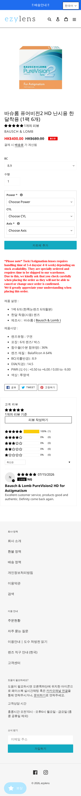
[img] (27, 474)
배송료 (19, 145)
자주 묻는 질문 (18, 631)
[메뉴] (74, 19)
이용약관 (14, 583)
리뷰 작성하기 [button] (38, 420)
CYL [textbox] (9, 209)
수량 (7, 174)
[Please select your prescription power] (21, 194)
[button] (14, 125)
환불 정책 (14, 551)
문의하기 (40, 695)
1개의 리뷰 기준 (16, 414)
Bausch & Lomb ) (48, 320)
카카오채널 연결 (57, 691)
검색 (11, 594)
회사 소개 (14, 541)
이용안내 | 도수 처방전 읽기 (27, 641)
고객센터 (14, 663)
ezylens (45, 783)
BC (6, 158)
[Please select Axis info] (18, 223)
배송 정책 (14, 562)
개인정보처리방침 (20, 572)
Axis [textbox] (24, 223)
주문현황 (14, 620)
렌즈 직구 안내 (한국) (22, 652)
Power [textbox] (35, 195)
